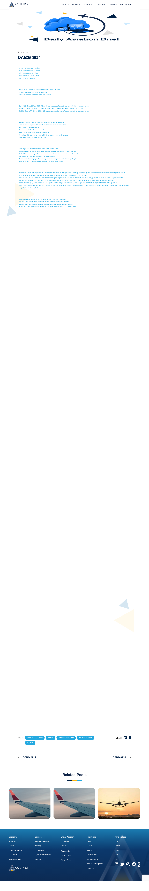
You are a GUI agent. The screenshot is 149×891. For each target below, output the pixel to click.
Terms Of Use (66, 855)
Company (64, 4)
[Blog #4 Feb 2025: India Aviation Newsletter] (74, 803)
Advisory (38, 846)
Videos (89, 850)
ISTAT (117, 841)
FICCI (117, 850)
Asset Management (42, 841)
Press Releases (92, 855)
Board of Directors (15, 850)
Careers (64, 846)
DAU (116, 859)
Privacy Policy (66, 860)
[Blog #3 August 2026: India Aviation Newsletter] (29, 803)
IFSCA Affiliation (15, 859)
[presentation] (18, 757)
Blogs (89, 841)
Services (75, 4)
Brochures (90, 868)
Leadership (13, 855)
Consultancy (39, 850)
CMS (116, 855)
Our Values (65, 841)
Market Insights (92, 859)
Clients (11, 846)
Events (89, 846)
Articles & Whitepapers (95, 864)
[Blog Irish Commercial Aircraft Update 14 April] (119, 803)
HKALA (117, 846)
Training (38, 859)
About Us (12, 841)
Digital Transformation (43, 855)
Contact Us (113, 4)
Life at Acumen (88, 4)
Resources (101, 4)
